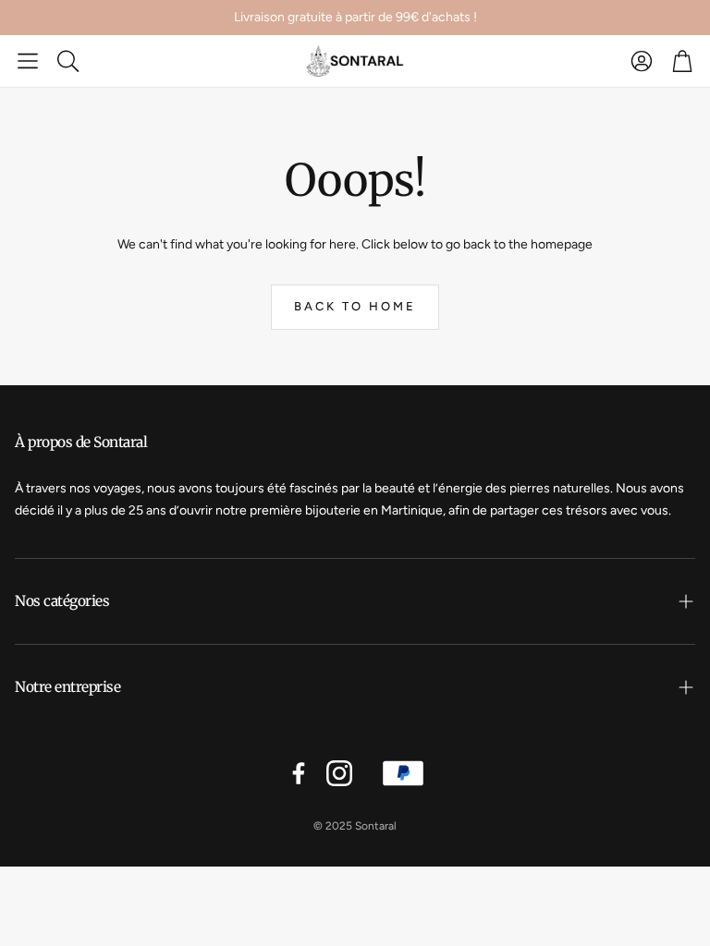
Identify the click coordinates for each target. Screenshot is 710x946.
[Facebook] (299, 773)
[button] (28, 61)
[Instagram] (339, 773)
